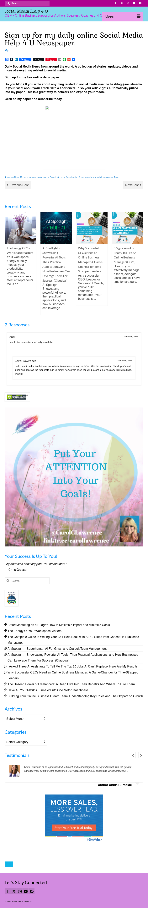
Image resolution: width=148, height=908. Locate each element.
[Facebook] (8, 891)
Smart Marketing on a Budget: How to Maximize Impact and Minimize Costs (59, 625)
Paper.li (53, 177)
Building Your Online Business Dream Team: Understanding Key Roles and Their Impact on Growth (75, 696)
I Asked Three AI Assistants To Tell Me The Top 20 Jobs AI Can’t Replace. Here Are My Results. (73, 666)
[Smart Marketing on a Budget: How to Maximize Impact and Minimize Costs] (127, 228)
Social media (71, 177)
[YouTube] (26, 891)
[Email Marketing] (74, 818)
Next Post (132, 185)
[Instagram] (20, 891)
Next (140, 263)
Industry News (13, 177)
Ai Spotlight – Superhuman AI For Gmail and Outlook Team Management (57, 648)
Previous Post (19, 185)
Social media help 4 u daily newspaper (96, 177)
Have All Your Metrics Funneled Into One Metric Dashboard (48, 690)
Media (23, 177)
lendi (12, 337)
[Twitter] (14, 891)
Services (61, 177)
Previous (8, 263)
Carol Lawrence (25, 361)
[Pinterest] (31, 891)
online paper (43, 177)
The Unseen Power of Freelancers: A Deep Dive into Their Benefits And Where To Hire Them (71, 684)
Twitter (116, 177)
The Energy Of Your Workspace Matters (34, 630)
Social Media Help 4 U (26, 11)
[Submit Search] (7, 3)
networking (31, 177)
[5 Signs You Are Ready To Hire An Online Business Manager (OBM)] (92, 228)
